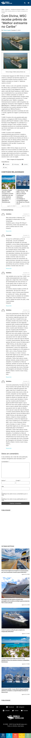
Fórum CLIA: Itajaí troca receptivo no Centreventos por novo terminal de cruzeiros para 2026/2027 (15, 571)
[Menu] (28, 3)
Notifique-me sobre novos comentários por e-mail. (15, 494)
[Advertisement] (15, 528)
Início (3, 9)
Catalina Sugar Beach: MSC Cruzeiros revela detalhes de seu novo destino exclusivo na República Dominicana (7, 196)
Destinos (7, 9)
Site (3, 486)
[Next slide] (27, 191)
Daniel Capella (7, 30)
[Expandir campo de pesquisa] (25, 2)
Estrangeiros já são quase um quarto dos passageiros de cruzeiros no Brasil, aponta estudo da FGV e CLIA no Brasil (15, 601)
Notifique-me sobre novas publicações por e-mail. (15, 499)
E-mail (18, 480)
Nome (4, 480)
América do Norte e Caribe (17, 9)
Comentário (5, 461)
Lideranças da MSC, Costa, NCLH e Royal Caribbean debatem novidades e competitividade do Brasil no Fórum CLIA (15, 690)
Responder (9, 231)
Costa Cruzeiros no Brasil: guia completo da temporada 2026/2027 (13, 630)
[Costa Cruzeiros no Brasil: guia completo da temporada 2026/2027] (15, 618)
